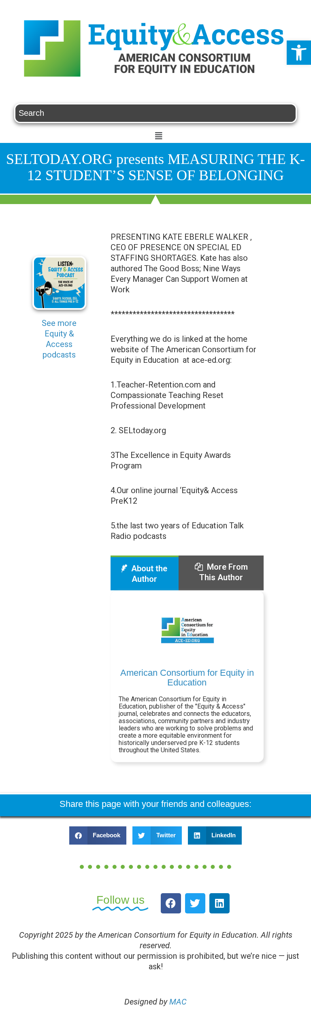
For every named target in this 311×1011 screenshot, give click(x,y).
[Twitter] (195, 903)
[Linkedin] (219, 903)
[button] (299, 52)
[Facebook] (171, 903)
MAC (178, 1002)
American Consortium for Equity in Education (187, 677)
